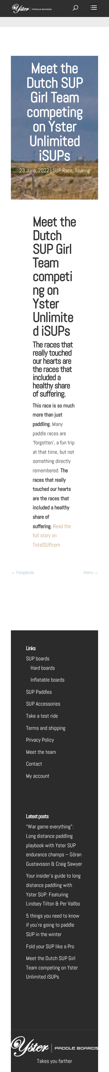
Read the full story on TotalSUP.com (52, 535)
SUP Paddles (39, 691)
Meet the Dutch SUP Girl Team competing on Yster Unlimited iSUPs (52, 967)
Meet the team (41, 751)
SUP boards (37, 658)
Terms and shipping (45, 727)
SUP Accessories (43, 703)
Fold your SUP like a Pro (50, 946)
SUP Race (62, 170)
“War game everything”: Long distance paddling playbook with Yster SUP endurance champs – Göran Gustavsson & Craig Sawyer (54, 845)
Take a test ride (42, 715)
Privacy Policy (40, 739)
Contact (34, 763)
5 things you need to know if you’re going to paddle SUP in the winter (52, 925)
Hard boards (43, 667)
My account (37, 775)
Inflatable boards (47, 679)
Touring (82, 170)
